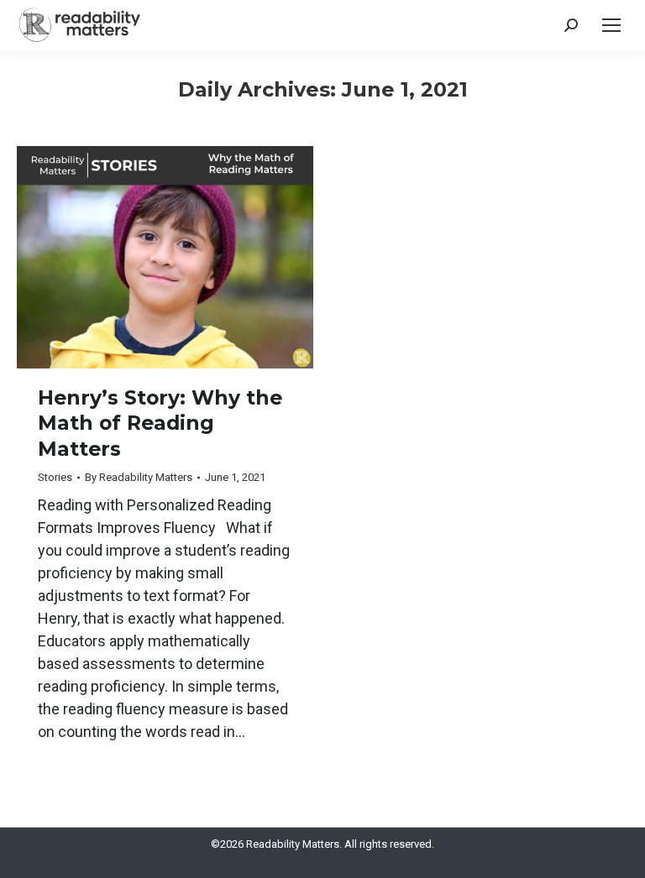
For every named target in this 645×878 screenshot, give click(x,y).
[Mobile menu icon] (611, 25)
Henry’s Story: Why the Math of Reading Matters (160, 423)
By (138, 477)
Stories (55, 477)
